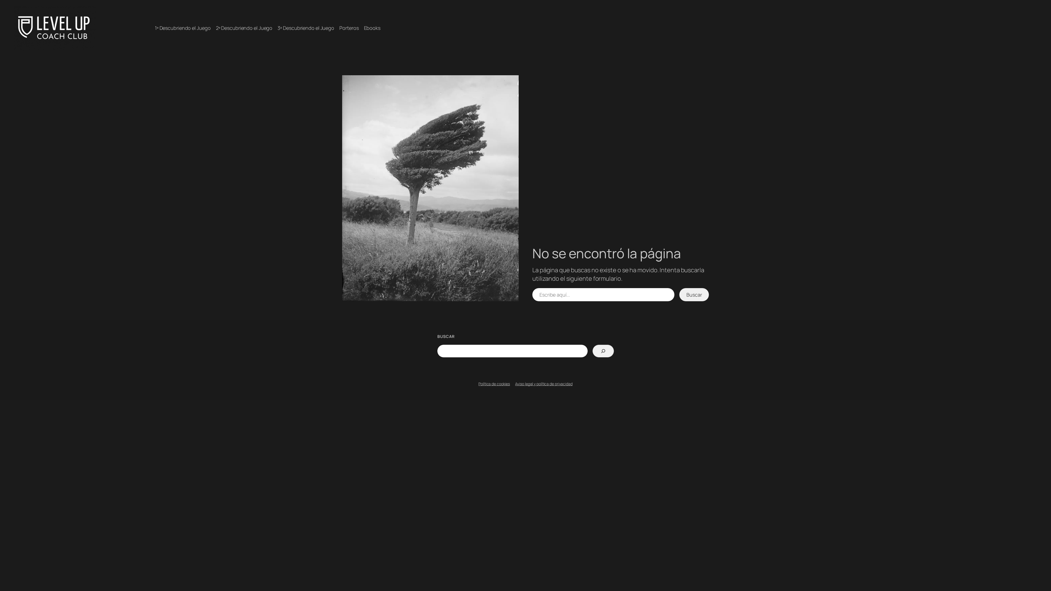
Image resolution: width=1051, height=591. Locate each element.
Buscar (694, 294)
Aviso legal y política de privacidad (543, 383)
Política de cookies (494, 383)
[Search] (603, 351)
